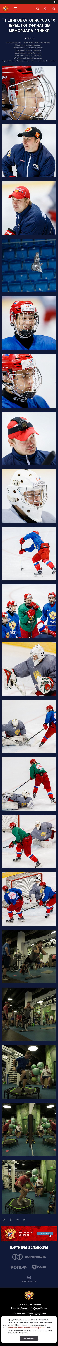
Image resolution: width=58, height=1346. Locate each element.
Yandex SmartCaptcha (17, 1333)
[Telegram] (18, 1220)
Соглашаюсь (29, 1338)
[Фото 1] (29, 93)
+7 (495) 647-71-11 (24, 1305)
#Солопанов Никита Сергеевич (28, 53)
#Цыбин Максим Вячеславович (15, 61)
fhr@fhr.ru (37, 1305)
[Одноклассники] (11, 1220)
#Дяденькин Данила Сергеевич (28, 55)
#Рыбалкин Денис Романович (28, 50)
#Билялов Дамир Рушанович (43, 61)
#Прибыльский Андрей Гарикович (28, 58)
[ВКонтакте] (4, 1220)
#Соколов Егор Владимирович (28, 45)
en (55, 2)
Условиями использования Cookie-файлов (26, 1327)
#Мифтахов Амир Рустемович (37, 42)
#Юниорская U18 (13, 42)
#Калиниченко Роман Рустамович (28, 47)
